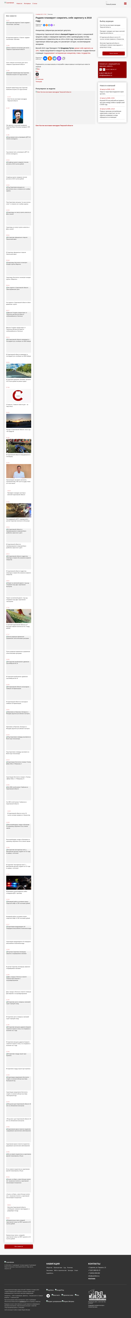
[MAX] (52, 25)
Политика (50, 14)
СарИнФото (49, 1273)
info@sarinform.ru (105, 75)
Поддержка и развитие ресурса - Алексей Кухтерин (96, 1306)
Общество (49, 1267)
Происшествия (58, 1267)
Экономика (49, 1270)
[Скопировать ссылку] (54, 25)
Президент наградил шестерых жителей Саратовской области (112, 32)
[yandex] (54, 1301)
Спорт (76, 1270)
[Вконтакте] (56, 1296)
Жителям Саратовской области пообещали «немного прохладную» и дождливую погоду (111, 45)
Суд (65, 1267)
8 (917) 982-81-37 (111, 69)
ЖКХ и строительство (60, 1270)
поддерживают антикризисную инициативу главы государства (67, 53)
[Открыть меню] (125, 3)
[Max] (100, 69)
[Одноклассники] (47, 25)
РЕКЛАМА (91, 1278)
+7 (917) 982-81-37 (94, 1270)
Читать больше (114, 53)
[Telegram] (49, 25)
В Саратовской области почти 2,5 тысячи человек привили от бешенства (112, 38)
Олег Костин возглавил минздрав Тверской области (110, 26)
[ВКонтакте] (44, 25)
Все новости (11, 16)
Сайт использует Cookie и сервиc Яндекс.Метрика (17, 1310)
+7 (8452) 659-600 (94, 1273)
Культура (70, 1270)
